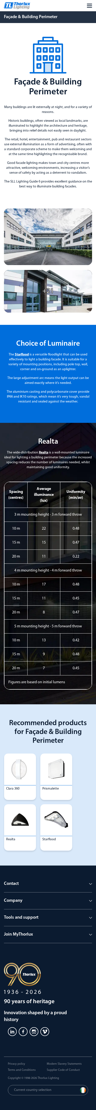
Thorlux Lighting (48, 1078)
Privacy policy (16, 1063)
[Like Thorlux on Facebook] (23, 1032)
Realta (43, 452)
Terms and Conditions (22, 1070)
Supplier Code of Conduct (63, 1070)
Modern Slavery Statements (64, 1063)
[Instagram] (34, 1032)
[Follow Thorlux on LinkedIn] (12, 1032)
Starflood (22, 354)
